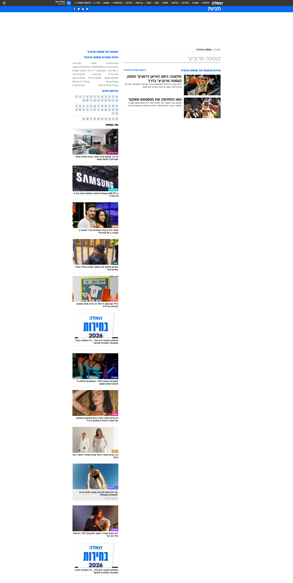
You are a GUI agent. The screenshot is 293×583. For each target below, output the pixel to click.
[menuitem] (204, 3)
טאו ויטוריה (113, 74)
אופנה (106, 3)
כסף (157, 3)
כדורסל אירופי (78, 74)
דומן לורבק (101, 70)
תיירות (129, 3)
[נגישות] (4, 3)
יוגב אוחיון (96, 74)
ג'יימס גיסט (113, 70)
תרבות (175, 3)
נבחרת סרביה (112, 63)
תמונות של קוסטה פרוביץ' (102, 52)
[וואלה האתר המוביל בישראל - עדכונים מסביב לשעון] (217, 3)
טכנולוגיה (117, 3)
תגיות (218, 50)
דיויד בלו (91, 70)
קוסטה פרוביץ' (203, 50)
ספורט (195, 3)
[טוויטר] (79, 9)
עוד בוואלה (112, 125)
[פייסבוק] (74, 9)
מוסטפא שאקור (111, 78)
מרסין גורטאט (78, 78)
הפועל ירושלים (79, 70)
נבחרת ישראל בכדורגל (108, 85)
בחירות (185, 3)
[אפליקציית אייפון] (83, 9)
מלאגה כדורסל (94, 78)
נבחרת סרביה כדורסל (108, 67)
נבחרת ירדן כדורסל (81, 81)
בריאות (139, 3)
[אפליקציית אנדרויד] (87, 9)
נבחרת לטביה (78, 85)
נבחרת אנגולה (112, 81)
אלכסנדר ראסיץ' (92, 67)
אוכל (148, 3)
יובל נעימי (76, 63)
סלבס (165, 3)
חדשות (205, 3)
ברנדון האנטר (78, 67)
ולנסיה (94, 63)
